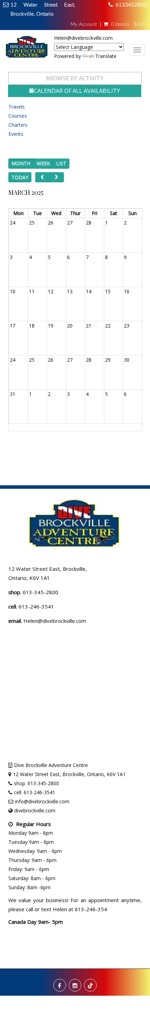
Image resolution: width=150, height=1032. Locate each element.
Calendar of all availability (77, 91)
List (61, 163)
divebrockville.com (34, 810)
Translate (106, 56)
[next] (56, 177)
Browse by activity (75, 78)
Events (15, 134)
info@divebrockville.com (42, 801)
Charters (18, 124)
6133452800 (131, 5)
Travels (16, 106)
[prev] (42, 177)
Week (43, 163)
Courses (17, 115)
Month (21, 163)
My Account (83, 24)
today (20, 177)
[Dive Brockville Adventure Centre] (27, 49)
